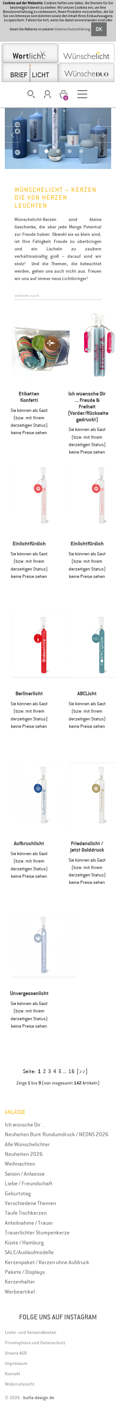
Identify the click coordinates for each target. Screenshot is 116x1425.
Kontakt (12, 1374)
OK (99, 29)
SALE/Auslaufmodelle (29, 1252)
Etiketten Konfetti (29, 396)
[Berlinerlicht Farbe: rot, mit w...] (44, 645)
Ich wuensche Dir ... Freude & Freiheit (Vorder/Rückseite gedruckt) (88, 406)
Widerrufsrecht (19, 1384)
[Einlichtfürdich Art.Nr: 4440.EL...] (44, 495)
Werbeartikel (20, 1291)
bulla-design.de (38, 1397)
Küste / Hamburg (24, 1242)
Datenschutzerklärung (72, 29)
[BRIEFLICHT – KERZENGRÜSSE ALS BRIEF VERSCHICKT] (30, 72)
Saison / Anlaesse (25, 1173)
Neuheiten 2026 (24, 1154)
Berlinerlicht (29, 693)
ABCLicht (87, 693)
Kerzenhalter (20, 1281)
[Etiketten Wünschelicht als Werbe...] (44, 345)
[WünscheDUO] (86, 72)
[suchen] (31, 94)
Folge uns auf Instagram (58, 1317)
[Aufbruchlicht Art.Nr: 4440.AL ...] (44, 795)
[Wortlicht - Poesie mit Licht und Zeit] (30, 53)
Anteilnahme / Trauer (29, 1222)
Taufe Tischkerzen (26, 1212)
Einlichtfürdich (29, 543)
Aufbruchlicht (29, 843)
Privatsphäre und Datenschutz (35, 1343)
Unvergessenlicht (29, 993)
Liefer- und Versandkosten (30, 1332)
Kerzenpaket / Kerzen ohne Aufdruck (47, 1262)
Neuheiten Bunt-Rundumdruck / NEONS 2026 (57, 1134)
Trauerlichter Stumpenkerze (37, 1232)
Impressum (16, 1363)
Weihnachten (20, 1163)
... (64, 1071)
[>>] (82, 1071)
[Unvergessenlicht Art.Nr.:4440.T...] (44, 945)
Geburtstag (18, 1193)
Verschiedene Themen (30, 1203)
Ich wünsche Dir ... (25, 1124)
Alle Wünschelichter (27, 1144)
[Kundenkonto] (47, 94)
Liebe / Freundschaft (29, 1183)
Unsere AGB (16, 1353)
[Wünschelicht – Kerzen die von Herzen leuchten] (86, 53)
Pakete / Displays (25, 1271)
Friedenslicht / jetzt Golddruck (87, 846)
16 (71, 1071)
